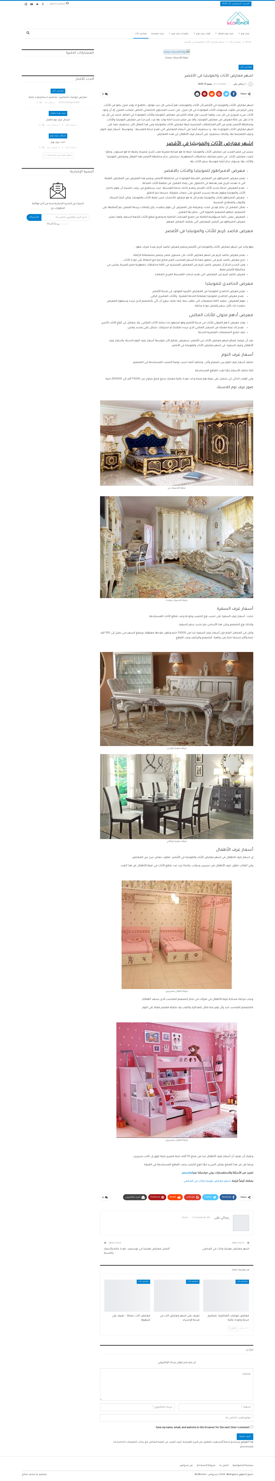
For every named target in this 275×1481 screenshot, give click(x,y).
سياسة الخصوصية (243, 1465)
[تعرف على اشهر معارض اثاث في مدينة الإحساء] (177, 1296)
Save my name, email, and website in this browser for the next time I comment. (202, 1427)
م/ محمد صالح (30, 1474)
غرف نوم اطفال (226, 34)
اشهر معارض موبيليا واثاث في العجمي (207, 1181)
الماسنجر (187, 1173)
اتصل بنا (224, 1465)
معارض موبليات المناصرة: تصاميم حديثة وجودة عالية (58, 97)
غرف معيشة (157, 34)
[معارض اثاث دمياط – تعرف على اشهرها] (127, 1296)
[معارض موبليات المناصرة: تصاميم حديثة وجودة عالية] (226, 1296)
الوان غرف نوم (203, 34)
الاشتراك (34, 217)
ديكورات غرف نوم (180, 34)
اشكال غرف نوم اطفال (58, 120)
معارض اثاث (141, 34)
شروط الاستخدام (206, 1465)
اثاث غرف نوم (58, 142)
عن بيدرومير (186, 1465)
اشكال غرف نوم (58, 136)
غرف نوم (245, 34)
